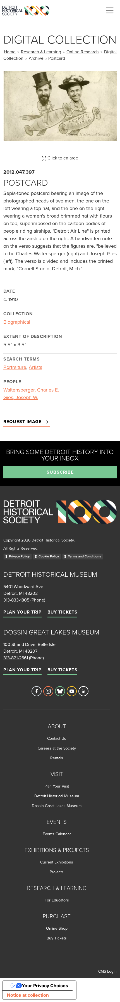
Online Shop (57, 928)
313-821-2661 (15, 658)
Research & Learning (41, 52)
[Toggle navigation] (110, 10)
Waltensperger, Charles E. (31, 389)
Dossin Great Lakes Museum (56, 805)
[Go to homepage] (60, 517)
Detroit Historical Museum (56, 796)
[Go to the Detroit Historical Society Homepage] (28, 9)
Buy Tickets (62, 612)
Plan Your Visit (56, 786)
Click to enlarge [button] (62, 158)
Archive (36, 58)
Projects (57, 872)
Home (10, 52)
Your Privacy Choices (45, 985)
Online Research (82, 52)
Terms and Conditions (84, 556)
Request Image (23, 421)
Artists (35, 367)
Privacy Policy (19, 556)
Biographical (16, 321)
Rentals (56, 758)
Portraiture (14, 367)
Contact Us (56, 738)
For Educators (57, 900)
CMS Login (107, 971)
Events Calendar (57, 834)
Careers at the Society (57, 748)
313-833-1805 (16, 600)
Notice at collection (28, 995)
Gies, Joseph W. (20, 397)
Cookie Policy (49, 556)
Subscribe (60, 472)
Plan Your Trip (22, 612)
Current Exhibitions (56, 862)
